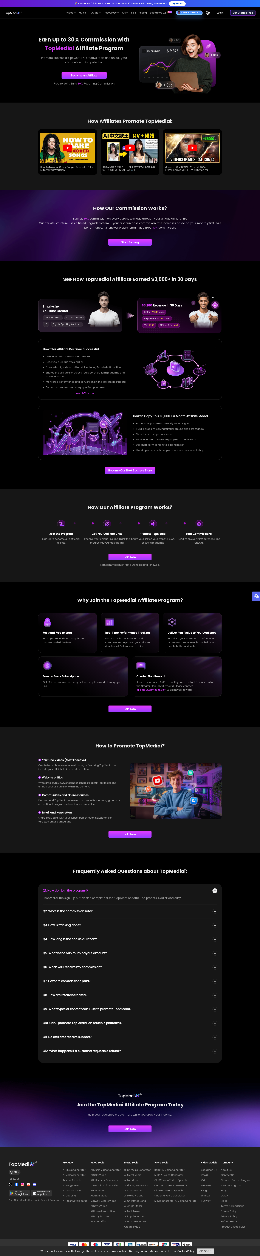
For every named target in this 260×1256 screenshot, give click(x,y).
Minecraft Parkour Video (104, 1185)
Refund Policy (229, 1221)
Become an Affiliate (84, 75)
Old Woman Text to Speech (170, 1180)
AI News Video (98, 1206)
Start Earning (130, 242)
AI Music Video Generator (105, 1170)
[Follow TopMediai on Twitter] (10, 1184)
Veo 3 (204, 1175)
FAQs (224, 1190)
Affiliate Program (231, 1185)
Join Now (130, 557)
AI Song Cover (71, 1185)
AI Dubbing (69, 1195)
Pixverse (206, 1185)
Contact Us (227, 1175)
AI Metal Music (132, 1175)
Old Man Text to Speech (168, 1190)
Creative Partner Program (236, 1180)
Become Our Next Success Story (130, 470)
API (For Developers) (75, 1201)
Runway (205, 1201)
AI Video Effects (99, 1221)
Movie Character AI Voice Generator (175, 1201)
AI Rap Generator (134, 1216)
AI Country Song (133, 1190)
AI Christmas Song (135, 1201)
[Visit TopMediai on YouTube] (28, 1184)
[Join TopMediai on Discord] (34, 1184)
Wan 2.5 (205, 1195)
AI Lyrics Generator (135, 1221)
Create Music (132, 1226)
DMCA (224, 1195)
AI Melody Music (133, 1195)
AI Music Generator (74, 1170)
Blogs (224, 1201)
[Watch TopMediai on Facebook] (16, 1184)
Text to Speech (71, 1180)
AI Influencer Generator (104, 1180)
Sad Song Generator (136, 1185)
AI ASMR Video (98, 1195)
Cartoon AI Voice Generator (170, 1185)
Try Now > (177, 3)
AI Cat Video (97, 1190)
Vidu (203, 1180)
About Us (226, 1170)
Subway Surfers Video (103, 1201)
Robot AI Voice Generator (169, 1170)
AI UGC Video (98, 1175)
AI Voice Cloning (72, 1190)
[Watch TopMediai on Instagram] (22, 1184)
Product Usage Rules (233, 1226)
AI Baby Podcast (100, 1216)
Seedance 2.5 (209, 1170)
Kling (204, 1190)
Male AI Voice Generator (168, 1175)
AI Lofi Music (131, 1180)
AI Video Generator (74, 1175)
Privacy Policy (229, 1216)
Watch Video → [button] (85, 393)
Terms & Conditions (232, 1206)
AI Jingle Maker (133, 1206)
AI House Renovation (102, 1211)
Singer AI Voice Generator (169, 1195)
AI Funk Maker (132, 1211)
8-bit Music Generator (137, 1170)
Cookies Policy (185, 1251)
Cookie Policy (229, 1211)
